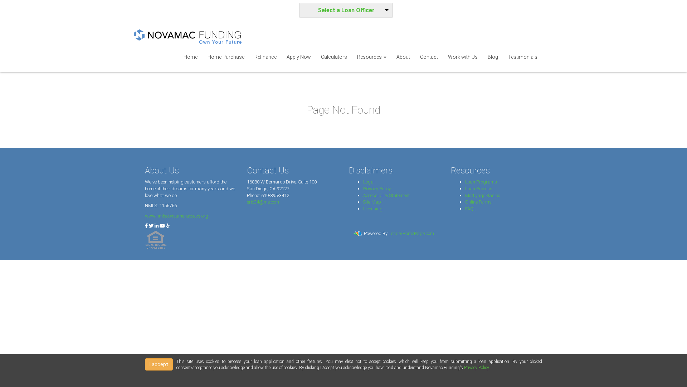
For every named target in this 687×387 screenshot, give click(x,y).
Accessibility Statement (386, 195)
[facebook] (146, 226)
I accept (159, 364)
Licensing (373, 208)
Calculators (334, 57)
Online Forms (478, 202)
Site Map (372, 202)
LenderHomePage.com (411, 233)
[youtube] (162, 226)
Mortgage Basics (482, 195)
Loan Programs (481, 182)
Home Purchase (226, 57)
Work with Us (463, 57)
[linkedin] (157, 226)
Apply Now (299, 57)
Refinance (265, 57)
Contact (429, 57)
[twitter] (151, 226)
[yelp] (168, 226)
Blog (493, 57)
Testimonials (522, 57)
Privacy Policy (377, 188)
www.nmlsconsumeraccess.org (176, 216)
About (403, 57)
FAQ (469, 208)
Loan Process (478, 188)
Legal (369, 182)
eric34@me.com (263, 202)
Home (191, 57)
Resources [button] (370, 57)
